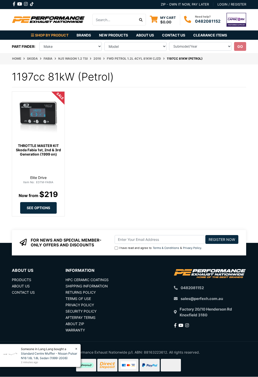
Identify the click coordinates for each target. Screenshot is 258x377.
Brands (84, 35)
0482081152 (207, 21)
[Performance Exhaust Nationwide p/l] (48, 19)
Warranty (75, 330)
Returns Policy (81, 292)
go (240, 46)
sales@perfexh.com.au (202, 298)
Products (21, 280)
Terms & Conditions (166, 248)
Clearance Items (210, 35)
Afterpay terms (80, 317)
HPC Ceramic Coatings (87, 280)
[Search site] (141, 19)
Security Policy (81, 311)
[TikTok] (32, 3)
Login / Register (231, 4)
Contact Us (173, 35)
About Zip (75, 324)
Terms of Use (78, 298)
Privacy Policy (192, 248)
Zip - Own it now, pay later (185, 4)
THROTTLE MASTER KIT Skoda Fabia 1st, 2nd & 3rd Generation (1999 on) (38, 149)
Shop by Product (52, 35)
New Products (113, 35)
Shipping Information (87, 286)
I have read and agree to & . (160, 248)
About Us (145, 35)
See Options (38, 208)
